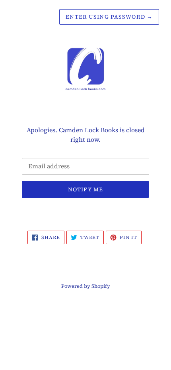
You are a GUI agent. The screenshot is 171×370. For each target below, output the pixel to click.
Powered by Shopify (85, 286)
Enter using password (109, 17)
